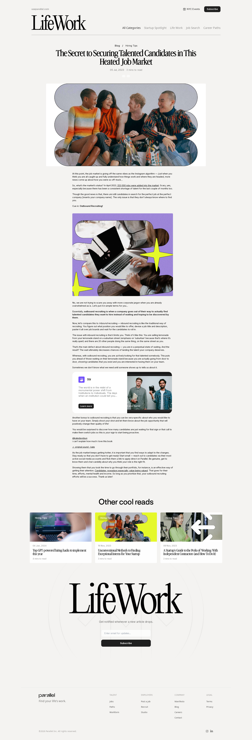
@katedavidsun (79, 438)
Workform (114, 712)
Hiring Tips (131, 45)
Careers (178, 712)
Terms (209, 701)
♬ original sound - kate (83, 447)
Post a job (145, 701)
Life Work (176, 28)
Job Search (193, 28)
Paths (112, 706)
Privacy (209, 706)
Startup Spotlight (155, 28)
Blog (117, 45)
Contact (178, 717)
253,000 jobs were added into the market (138, 185)
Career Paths (211, 28)
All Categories (131, 28)
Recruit (144, 706)
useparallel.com (40, 9)
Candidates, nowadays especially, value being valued (121, 470)
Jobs (112, 701)
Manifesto (179, 701)
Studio (144, 712)
